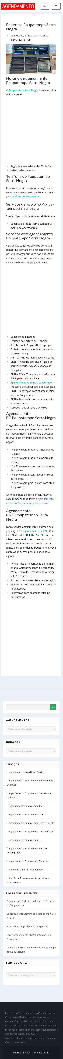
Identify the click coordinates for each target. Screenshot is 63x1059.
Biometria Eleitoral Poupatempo (26, 869)
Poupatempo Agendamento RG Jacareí (27, 926)
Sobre (16, 1052)
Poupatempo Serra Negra (23, 90)
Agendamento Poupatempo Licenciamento (31, 822)
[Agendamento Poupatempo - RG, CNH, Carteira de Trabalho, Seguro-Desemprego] (18, 5)
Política (46, 1052)
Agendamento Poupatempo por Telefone (31, 831)
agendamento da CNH (35, 531)
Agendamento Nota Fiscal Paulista (27, 772)
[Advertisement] (31, 131)
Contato (26, 1052)
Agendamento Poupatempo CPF (26, 814)
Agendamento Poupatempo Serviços (28, 861)
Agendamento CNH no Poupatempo (31, 382)
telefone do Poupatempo (26, 196)
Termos (36, 1052)
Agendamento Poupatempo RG (25, 839)
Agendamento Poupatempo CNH (26, 805)
